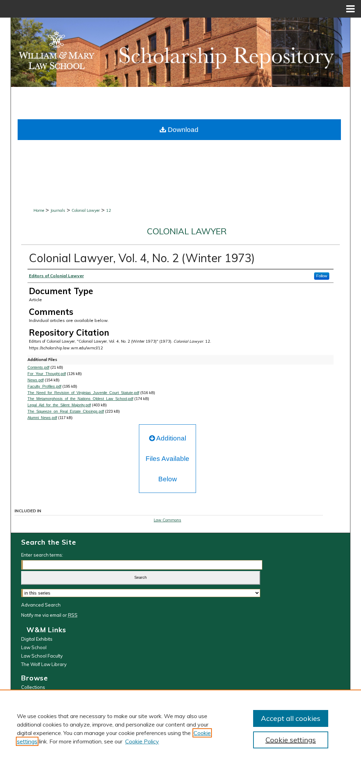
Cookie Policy (142, 741)
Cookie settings (290, 739)
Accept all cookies (290, 718)
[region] (180, 728)
